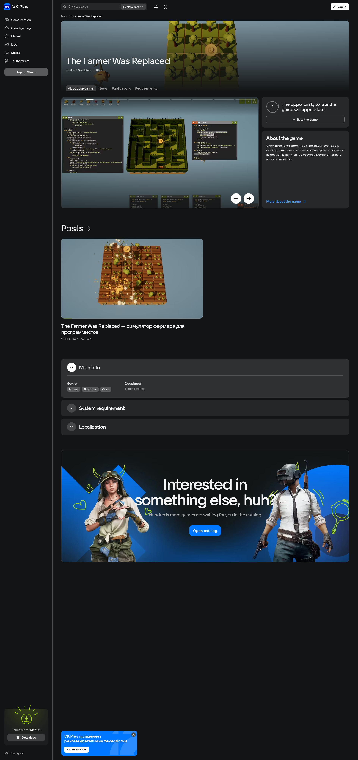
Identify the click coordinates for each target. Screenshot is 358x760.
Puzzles (70, 70)
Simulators (84, 70)
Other (98, 70)
